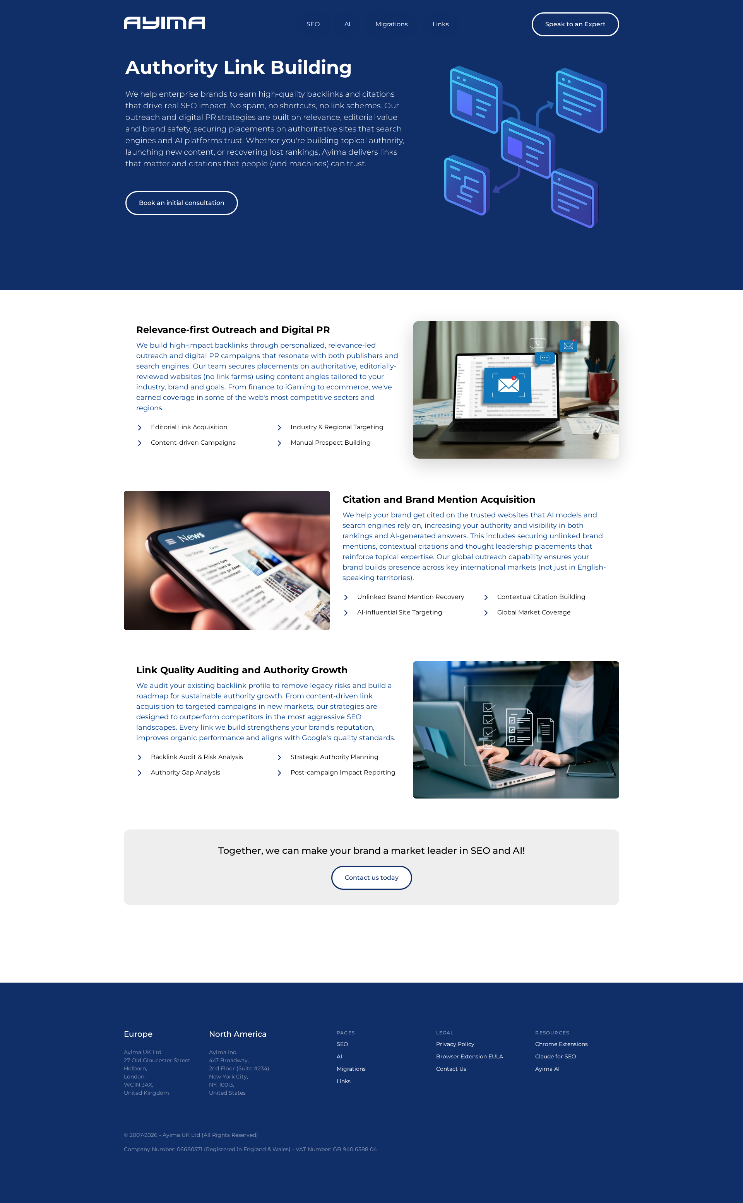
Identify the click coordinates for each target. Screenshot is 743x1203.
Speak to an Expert (575, 24)
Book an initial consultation (181, 202)
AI (347, 24)
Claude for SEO (555, 1056)
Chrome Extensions (561, 1044)
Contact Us (451, 1068)
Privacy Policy (455, 1044)
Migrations (391, 24)
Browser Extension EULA (469, 1056)
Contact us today (372, 877)
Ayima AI (547, 1068)
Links (441, 24)
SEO (313, 24)
